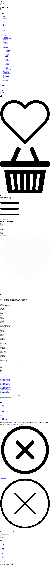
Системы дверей (6, 56)
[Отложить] (25, 281)
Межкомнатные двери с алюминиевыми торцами (6, 72)
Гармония (9, 379)
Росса (4, 20)
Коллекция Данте (7, 65)
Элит (3, 33)
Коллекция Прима (7, 57)
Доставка (3, 418)
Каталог (3, 11)
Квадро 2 (9, 383)
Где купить (3, 88)
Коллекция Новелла (7, 62)
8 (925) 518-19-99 (2, 92)
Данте (4, 27)
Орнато (4, 16)
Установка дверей (4, 416)
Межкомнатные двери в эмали (6, 75)
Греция (8, 390)
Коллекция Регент (7, 49)
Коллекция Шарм (6, 59)
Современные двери (5, 39)
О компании (3, 555)
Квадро (4, 28)
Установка (3, 547)
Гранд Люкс (4, 23)
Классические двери (5, 37)
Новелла (4, 24)
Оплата (2, 410)
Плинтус (3, 405)
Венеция (9, 377)
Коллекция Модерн (7, 54)
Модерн (4, 32)
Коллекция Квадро (7, 66)
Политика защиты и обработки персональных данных (17, 424)
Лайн (3, 29)
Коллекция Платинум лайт (7, 50)
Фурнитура (3, 406)
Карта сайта (3, 413)
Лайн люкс (4, 15)
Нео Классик (4, 25)
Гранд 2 (8, 392)
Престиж (4, 26)
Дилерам (3, 412)
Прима (4, 22)
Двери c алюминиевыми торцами (7, 38)
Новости (3, 90)
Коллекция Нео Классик (7, 63)
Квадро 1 (9, 382)
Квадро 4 (9, 385)
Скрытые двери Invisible (6, 40)
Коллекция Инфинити (7, 51)
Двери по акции (6, 68)
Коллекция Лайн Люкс (7, 48)
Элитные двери (5, 42)
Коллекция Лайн (6, 67)
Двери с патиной (5, 41)
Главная (1, 218)
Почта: (1, 534)
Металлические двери (5, 36)
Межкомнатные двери (5, 47)
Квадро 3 (9, 384)
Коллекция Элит (6, 55)
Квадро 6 (9, 386)
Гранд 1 (8, 391)
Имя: (1, 533)
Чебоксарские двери (5, 44)
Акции (2, 542)
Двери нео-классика (5, 43)
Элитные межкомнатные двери (6, 73)
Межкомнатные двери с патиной (7, 70)
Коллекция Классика (7, 53)
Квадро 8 (9, 388)
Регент (4, 17)
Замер (2, 417)
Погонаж (3, 404)
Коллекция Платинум (7, 52)
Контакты (3, 553)
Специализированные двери (6, 45)
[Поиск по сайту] (25, 94)
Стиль (4, 31)
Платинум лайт (5, 18)
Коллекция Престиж (7, 64)
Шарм (4, 21)
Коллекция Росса (6, 58)
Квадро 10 (9, 389)
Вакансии (3, 557)
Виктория (9, 378)
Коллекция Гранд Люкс (7, 61)
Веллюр (4, 19)
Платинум (4, 30)
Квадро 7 (9, 387)
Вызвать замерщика (4, 420)
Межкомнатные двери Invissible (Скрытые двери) (6, 78)
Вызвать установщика (4, 419)
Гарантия (3, 411)
